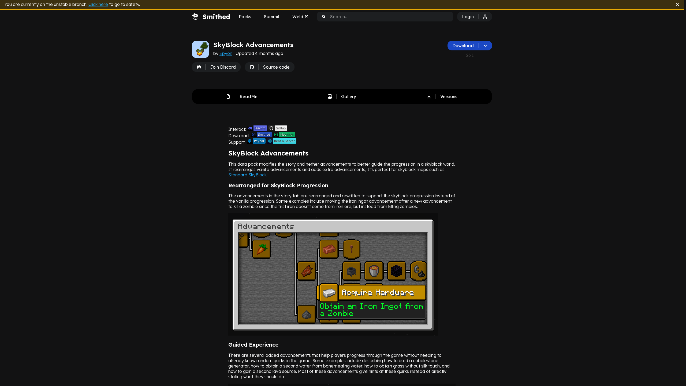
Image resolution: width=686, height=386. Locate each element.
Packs (245, 16)
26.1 (470, 55)
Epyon (225, 53)
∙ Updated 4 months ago (257, 53)
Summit (271, 16)
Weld (297, 16)
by (248, 53)
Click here (98, 4)
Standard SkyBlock (247, 174)
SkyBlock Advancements (253, 45)
